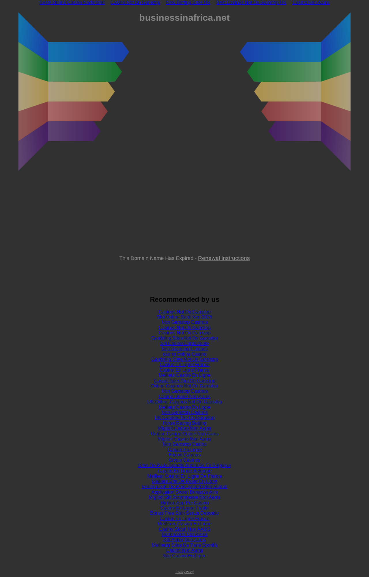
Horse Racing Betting (184, 423)
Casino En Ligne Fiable (184, 507)
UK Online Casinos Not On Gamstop (184, 401)
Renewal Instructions (224, 258)
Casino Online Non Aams (184, 396)
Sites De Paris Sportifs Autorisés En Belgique (184, 465)
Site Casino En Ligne (184, 555)
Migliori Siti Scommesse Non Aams (185, 497)
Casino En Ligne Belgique (185, 470)
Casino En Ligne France (185, 364)
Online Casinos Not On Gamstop (184, 385)
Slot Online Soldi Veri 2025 (184, 316)
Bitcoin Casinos (184, 454)
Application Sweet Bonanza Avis (184, 492)
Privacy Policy (185, 572)
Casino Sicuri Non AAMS (184, 529)
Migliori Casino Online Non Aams (184, 433)
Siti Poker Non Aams (184, 539)
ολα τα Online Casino (184, 354)
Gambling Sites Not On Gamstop (184, 338)
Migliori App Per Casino (184, 502)
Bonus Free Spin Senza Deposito (184, 513)
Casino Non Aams (184, 550)
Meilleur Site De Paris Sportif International (184, 486)
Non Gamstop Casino (185, 444)
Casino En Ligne (184, 449)
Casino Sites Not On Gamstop (184, 380)
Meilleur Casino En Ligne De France (184, 476)
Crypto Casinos (184, 460)
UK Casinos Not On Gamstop (184, 417)
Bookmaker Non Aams (185, 534)
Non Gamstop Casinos (184, 322)
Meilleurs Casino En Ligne (184, 523)
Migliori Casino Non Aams (184, 428)
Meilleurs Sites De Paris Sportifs (185, 545)
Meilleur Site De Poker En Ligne (184, 481)
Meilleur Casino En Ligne (184, 375)
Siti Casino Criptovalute (184, 343)
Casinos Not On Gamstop (185, 311)
